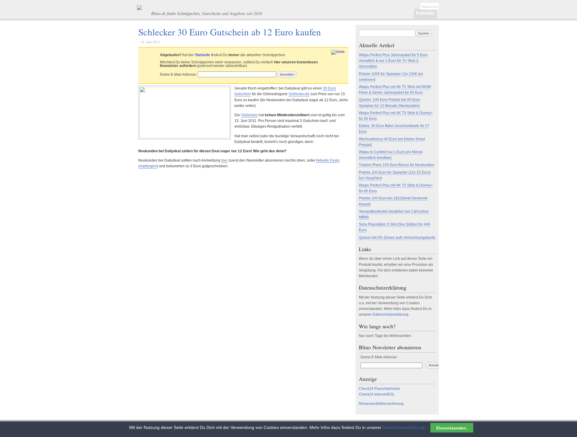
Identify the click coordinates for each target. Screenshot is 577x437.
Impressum (430, 6)
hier (224, 160)
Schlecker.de (299, 94)
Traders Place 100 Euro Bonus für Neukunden (396, 165)
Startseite (202, 55)
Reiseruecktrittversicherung (381, 404)
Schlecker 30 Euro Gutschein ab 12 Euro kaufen (229, 32)
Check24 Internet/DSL (377, 394)
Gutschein (249, 115)
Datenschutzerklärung (390, 314)
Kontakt (425, 13)
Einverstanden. (451, 427)
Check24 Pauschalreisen (379, 389)
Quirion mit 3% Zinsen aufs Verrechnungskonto (397, 237)
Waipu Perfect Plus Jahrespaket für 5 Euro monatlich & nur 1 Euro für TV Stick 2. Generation (393, 60)
